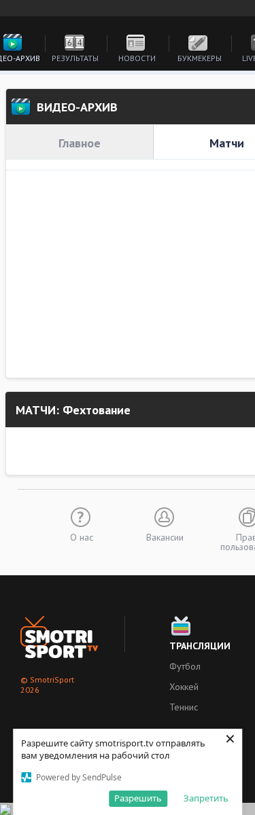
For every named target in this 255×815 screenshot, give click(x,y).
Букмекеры (199, 58)
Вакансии (165, 536)
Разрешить (138, 798)
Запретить (206, 798)
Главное (79, 143)
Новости (137, 58)
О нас (81, 536)
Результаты (75, 58)
